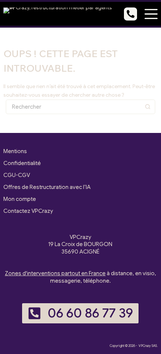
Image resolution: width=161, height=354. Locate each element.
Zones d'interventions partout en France (55, 273)
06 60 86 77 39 (90, 313)
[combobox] (73, 106)
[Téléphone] (130, 14)
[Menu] (151, 14)
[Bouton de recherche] (148, 107)
